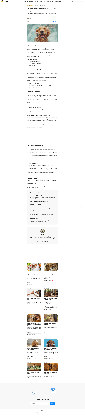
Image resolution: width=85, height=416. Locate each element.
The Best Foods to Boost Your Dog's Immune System (33, 272)
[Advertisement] (42, 136)
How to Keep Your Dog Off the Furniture (33, 373)
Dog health (36, 1)
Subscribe (52, 403)
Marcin (30, 18)
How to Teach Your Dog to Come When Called (50, 373)
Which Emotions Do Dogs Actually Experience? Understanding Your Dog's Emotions (34, 324)
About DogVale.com (58, 1)
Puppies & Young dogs (50, 1)
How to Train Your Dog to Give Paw (33, 299)
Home (28, 5)
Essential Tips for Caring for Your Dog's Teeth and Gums (50, 349)
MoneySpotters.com (43, 414)
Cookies (48, 412)
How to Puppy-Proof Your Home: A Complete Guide (50, 299)
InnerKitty (48, 414)
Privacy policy (44, 412)
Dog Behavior (31, 1)
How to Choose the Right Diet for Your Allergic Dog (34, 349)
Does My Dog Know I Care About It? (50, 272)
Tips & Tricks (26, 1)
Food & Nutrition (42, 1)
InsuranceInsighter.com (38, 414)
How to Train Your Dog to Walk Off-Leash (50, 324)
